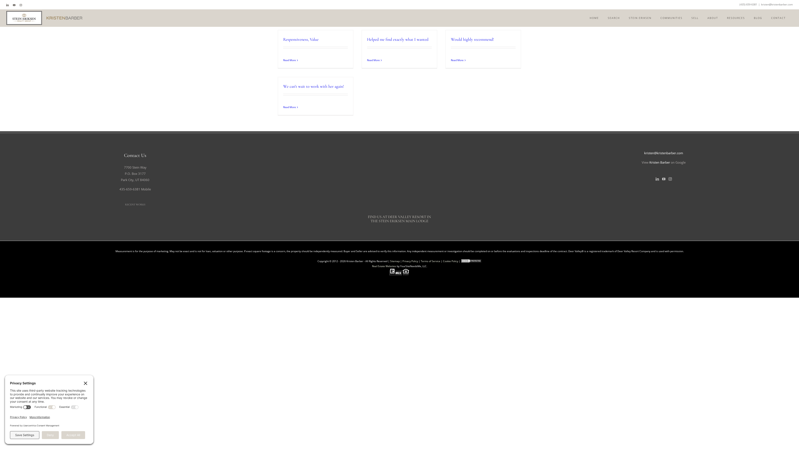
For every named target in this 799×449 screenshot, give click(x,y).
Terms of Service (430, 261)
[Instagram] (670, 179)
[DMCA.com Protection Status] (471, 261)
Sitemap (395, 261)
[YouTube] (663, 179)
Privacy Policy (410, 261)
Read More (289, 60)
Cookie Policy (450, 261)
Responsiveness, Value (301, 39)
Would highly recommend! (472, 39)
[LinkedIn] (657, 179)
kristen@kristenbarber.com (777, 4)
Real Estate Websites (384, 266)
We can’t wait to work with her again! (313, 86)
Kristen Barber (659, 162)
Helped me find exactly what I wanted (397, 39)
